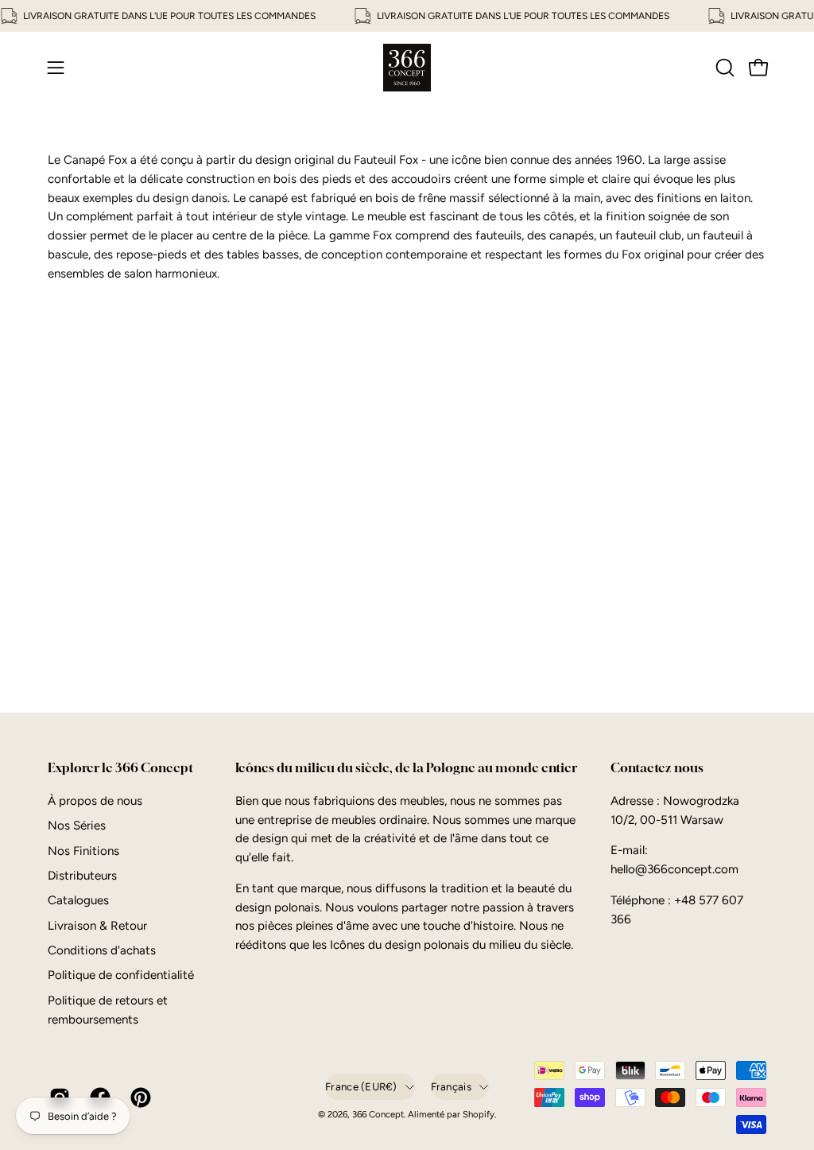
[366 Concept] (407, 67)
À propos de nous (95, 801)
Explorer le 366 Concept (120, 767)
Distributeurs (82, 875)
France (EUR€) (361, 1086)
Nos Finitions (83, 850)
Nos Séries (77, 825)
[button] (723, 67)
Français (451, 1086)
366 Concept (378, 1114)
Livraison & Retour (97, 926)
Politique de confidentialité (121, 975)
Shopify (478, 1114)
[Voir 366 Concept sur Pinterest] (139, 1097)
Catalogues (78, 900)
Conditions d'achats (102, 950)
